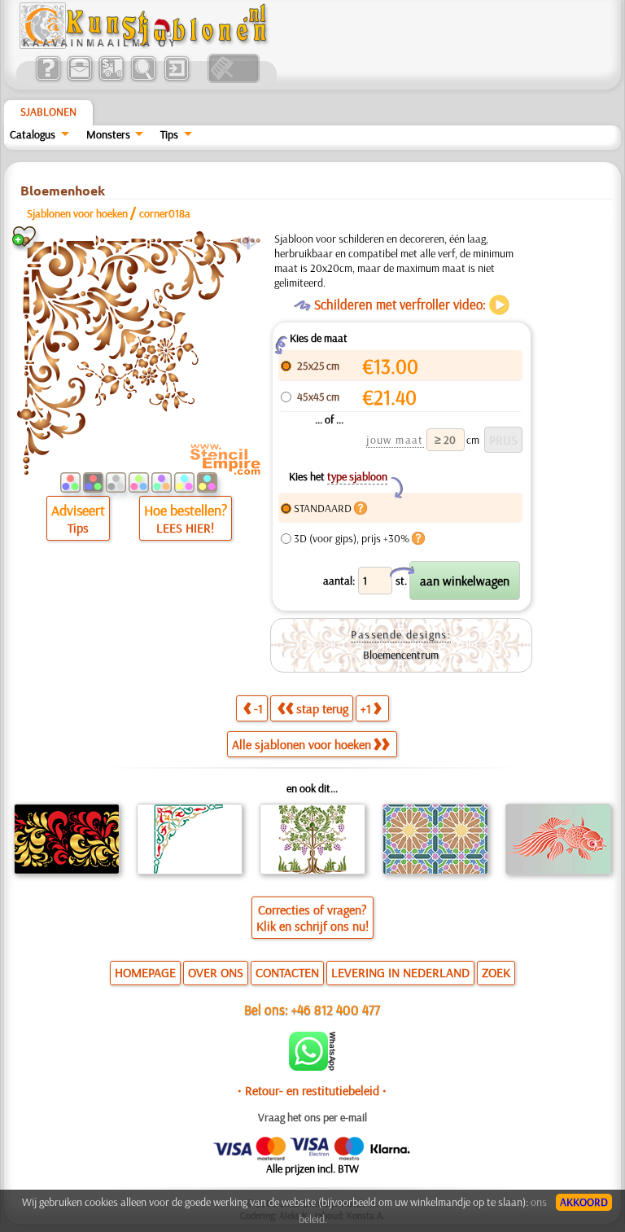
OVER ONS (215, 972)
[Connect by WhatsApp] (312, 1066)
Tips (169, 134)
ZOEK (496, 972)
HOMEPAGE (145, 972)
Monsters (108, 134)
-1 (258, 708)
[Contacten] (79, 79)
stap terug (322, 708)
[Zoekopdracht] (143, 79)
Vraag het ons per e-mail (312, 1117)
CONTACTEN (287, 972)
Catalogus (32, 134)
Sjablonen (48, 111)
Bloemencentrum (401, 654)
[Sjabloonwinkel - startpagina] (145, 44)
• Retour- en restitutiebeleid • (312, 1090)
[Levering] (111, 79)
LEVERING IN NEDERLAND (400, 972)
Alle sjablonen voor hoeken (301, 744)
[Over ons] (47, 79)
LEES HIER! (185, 528)
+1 (366, 708)
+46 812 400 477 (335, 1009)
